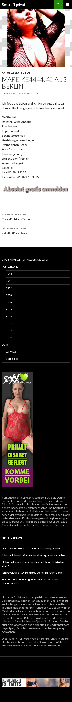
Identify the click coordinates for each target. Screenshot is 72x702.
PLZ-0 (9, 273)
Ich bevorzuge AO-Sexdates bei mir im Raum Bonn (32, 572)
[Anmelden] (36, 189)
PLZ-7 (9, 323)
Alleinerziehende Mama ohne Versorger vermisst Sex (33, 555)
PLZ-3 (9, 295)
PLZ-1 (9, 280)
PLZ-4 (9, 302)
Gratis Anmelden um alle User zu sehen (25, 259)
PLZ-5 (9, 309)
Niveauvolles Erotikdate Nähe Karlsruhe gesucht (31, 548)
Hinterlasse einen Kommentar (20, 93)
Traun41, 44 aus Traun (16, 217)
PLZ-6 (9, 316)
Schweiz (11, 351)
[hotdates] (17, 429)
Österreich (12, 358)
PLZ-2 (9, 288)
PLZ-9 (9, 337)
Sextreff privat (13, 4)
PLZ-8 (9, 330)
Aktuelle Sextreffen (16, 72)
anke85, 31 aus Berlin (15, 231)
